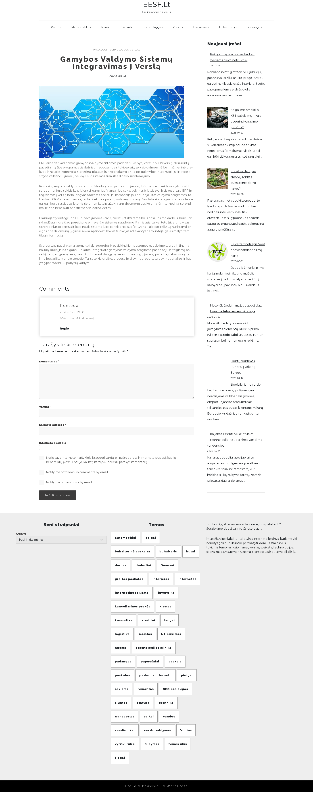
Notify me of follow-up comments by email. (77, 472)
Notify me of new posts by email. (69, 482)
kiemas (166, 606)
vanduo (169, 716)
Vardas (45, 406)
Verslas (178, 27)
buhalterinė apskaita (132, 551)
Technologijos (153, 27)
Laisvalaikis (201, 27)
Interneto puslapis (52, 443)
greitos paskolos (129, 579)
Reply (64, 328)
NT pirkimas (171, 634)
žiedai (120, 757)
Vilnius (186, 730)
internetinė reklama (132, 592)
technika (166, 702)
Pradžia (56, 27)
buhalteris (168, 551)
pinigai (187, 675)
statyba (143, 702)
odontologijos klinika (153, 647)
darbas (120, 565)
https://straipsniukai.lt (221, 538)
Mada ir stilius (81, 27)
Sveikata (127, 27)
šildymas (152, 744)
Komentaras (49, 361)
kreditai (148, 620)
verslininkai (125, 730)
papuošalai (150, 661)
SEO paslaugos (175, 689)
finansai (167, 565)
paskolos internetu (155, 675)
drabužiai (143, 565)
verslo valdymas (157, 730)
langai (169, 620)
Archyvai (21, 533)
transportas (125, 716)
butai (190, 551)
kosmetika (123, 620)
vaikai (149, 716)
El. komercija (228, 27)
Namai (105, 27)
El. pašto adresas (52, 424)
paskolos (122, 675)
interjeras (161, 579)
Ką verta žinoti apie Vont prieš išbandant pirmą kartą (248, 249)
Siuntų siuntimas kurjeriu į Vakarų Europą (243, 366)
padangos (123, 661)
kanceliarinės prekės (132, 606)
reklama (121, 689)
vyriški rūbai (125, 744)
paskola (175, 661)
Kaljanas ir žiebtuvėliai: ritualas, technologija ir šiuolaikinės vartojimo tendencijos (234, 439)
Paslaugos (254, 27)
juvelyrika (166, 592)
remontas (146, 689)
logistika (122, 634)
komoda (69, 305)
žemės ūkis (177, 744)
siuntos (121, 702)
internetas (187, 579)
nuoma (120, 647)
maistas (145, 634)
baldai (150, 537)
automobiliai (125, 537)
